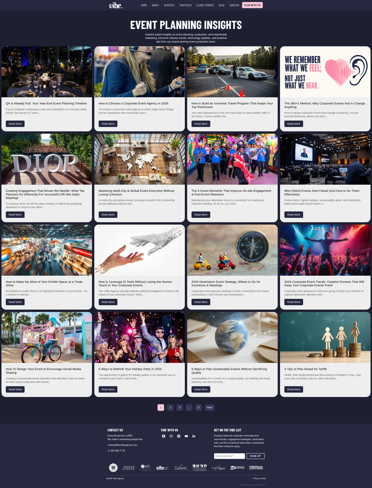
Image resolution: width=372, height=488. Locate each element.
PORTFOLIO (186, 5)
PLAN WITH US (252, 5)
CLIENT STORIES (205, 5)
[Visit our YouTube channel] (186, 436)
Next (209, 407)
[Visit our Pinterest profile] (178, 436)
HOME (144, 5)
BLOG (222, 5)
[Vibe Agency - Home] (115, 5)
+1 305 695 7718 (116, 450)
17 (198, 407)
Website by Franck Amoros (253, 485)
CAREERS (234, 5)
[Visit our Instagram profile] (171, 436)
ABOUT (155, 5)
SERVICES (169, 5)
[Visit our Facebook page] (163, 436)
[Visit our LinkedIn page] (193, 436)
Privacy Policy (259, 478)
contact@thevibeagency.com (122, 445)
